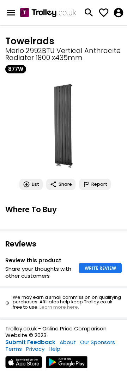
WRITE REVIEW (100, 268)
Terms (13, 349)
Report (99, 184)
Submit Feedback (30, 342)
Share (65, 184)
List (35, 184)
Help (54, 349)
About (68, 342)
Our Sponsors (97, 342)
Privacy (35, 349)
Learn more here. (59, 307)
